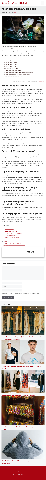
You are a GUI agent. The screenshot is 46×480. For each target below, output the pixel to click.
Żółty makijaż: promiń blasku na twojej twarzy (14, 245)
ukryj (10, 60)
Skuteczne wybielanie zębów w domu (12, 243)
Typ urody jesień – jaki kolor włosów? (14, 233)
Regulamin (28, 472)
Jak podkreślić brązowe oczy (12, 237)
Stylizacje (6, 241)
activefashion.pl (40, 81)
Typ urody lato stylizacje (10, 235)
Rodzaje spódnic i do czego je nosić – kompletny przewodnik (18, 395)
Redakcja (34, 472)
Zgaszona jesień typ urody (11, 231)
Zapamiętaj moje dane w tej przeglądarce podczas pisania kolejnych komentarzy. (22, 293)
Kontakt (23, 472)
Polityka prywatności (15, 472)
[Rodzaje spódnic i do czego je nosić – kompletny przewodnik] (23, 382)
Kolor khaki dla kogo (9, 229)
